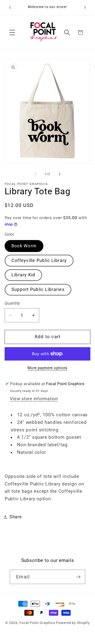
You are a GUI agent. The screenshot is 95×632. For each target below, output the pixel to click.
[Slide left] (35, 173)
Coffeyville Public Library (39, 260)
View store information (34, 398)
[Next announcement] (85, 7)
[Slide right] (59, 173)
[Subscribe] (78, 577)
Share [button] (16, 516)
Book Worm (24, 245)
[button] (12, 32)
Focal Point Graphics (37, 623)
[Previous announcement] (10, 7)
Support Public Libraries (38, 289)
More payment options (47, 368)
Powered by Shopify (73, 623)
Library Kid (23, 274)
